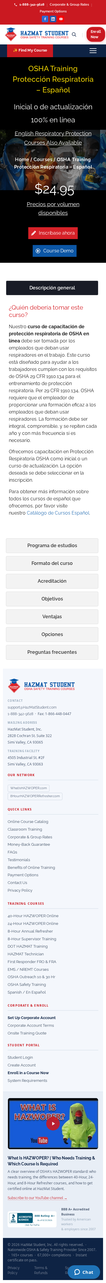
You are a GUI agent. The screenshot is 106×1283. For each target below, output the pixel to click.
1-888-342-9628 (31, 5)
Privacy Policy (20, 890)
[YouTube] (61, 19)
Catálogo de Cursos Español (58, 513)
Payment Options (53, 11)
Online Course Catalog (28, 821)
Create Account (22, 1065)
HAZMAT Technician (26, 954)
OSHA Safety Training (27, 984)
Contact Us (17, 882)
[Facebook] (45, 19)
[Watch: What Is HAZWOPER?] (53, 1123)
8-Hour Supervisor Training (32, 939)
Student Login (20, 1057)
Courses (43, 159)
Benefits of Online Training (31, 867)
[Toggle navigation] (93, 50)
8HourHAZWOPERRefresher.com (35, 796)
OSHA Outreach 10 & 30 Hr (31, 977)
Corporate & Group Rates (69, 5)
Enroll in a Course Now (28, 1073)
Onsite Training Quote (27, 1033)
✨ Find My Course (30, 50)
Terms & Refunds (41, 1270)
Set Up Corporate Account (32, 1017)
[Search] (73, 34)
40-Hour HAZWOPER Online (33, 916)
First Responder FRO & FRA (32, 962)
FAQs (12, 852)
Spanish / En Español (27, 992)
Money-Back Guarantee (29, 844)
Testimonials (19, 860)
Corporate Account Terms (31, 1025)
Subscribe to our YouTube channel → (37, 1198)
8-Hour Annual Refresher (30, 931)
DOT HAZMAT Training (28, 946)
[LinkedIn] (53, 19)
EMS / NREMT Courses (28, 969)
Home (22, 159)
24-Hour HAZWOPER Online (33, 923)
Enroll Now (96, 34)
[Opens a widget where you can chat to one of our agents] (83, 1272)
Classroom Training (25, 829)
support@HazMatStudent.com (32, 707)
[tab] (52, 288)
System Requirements (27, 1080)
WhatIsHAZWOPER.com (28, 788)
